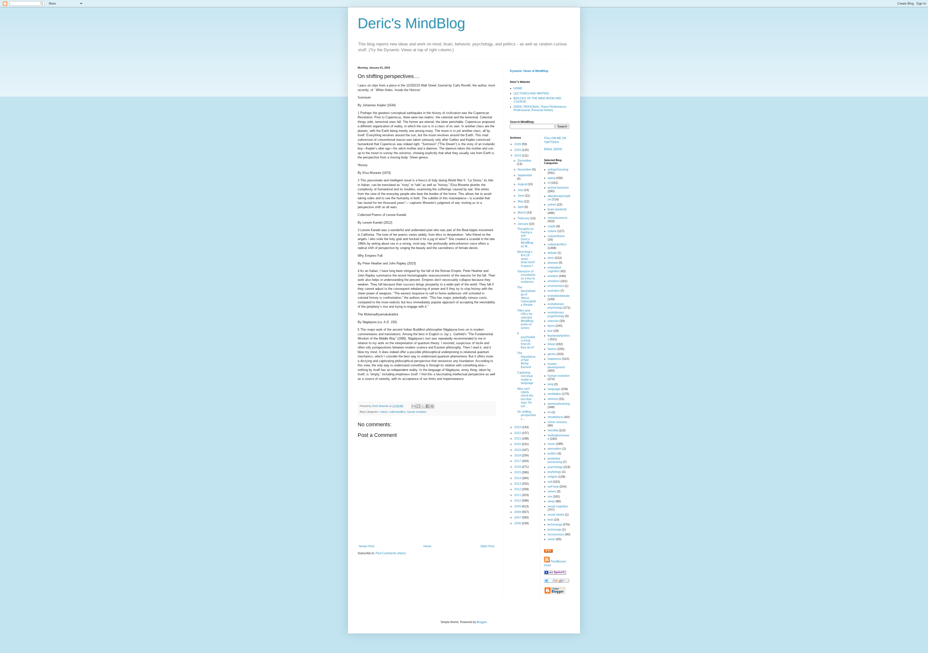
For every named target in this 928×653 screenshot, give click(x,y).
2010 (518, 500)
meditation (554, 394)
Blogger (482, 622)
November (525, 169)
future (551, 344)
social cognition (558, 506)
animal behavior (558, 187)
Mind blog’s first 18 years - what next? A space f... (526, 259)
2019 (518, 450)
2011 (518, 495)
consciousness (557, 218)
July (521, 190)
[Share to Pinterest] (432, 406)
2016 (518, 466)
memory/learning (559, 403)
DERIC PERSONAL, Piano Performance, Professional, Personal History (540, 108)
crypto (552, 226)
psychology (555, 467)
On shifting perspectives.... (526, 415)
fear (550, 331)
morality (553, 430)
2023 (518, 427)
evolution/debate (559, 296)
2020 (518, 444)
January (523, 224)
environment (556, 286)
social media (556, 514)
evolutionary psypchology (556, 314)
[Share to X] (422, 406)
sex (550, 496)
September (525, 175)
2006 (518, 523)
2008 (518, 512)
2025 (518, 150)
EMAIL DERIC (553, 149)
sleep (551, 501)
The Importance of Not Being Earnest (526, 360)
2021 (518, 438)
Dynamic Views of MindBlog (529, 71)
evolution (554, 290)
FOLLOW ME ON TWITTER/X (555, 140)
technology (555, 524)
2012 (518, 489)
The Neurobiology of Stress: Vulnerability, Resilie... (526, 296)
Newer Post (366, 546)
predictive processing (555, 460)
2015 (518, 472)
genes (552, 354)
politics (552, 453)
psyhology (554, 472)
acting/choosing (558, 169)
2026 (518, 144)
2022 (518, 433)
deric (551, 258)
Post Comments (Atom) (391, 553)
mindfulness (556, 417)
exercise (553, 321)
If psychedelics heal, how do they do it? (526, 340)
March (522, 212)
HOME (518, 88)
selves (552, 491)
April (521, 207)
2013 (518, 483)
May (521, 201)
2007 (518, 517)
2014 (518, 478)
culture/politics (397, 411)
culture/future (556, 236)
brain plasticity (557, 209)
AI (549, 183)
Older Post (487, 546)
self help (553, 486)
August (523, 184)
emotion (553, 276)
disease (553, 262)
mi (549, 412)
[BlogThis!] (418, 406)
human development (556, 365)
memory (553, 399)
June (521, 195)
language (554, 389)
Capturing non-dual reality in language (525, 378)
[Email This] (413, 406)
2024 (518, 155)
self (550, 481)
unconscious (556, 534)
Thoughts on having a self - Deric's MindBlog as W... (525, 237)
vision (551, 539)
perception (555, 448)
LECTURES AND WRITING (531, 93)
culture (384, 411)
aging (551, 178)
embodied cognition (554, 269)
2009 (518, 506)
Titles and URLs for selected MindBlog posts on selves (525, 319)
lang (550, 384)
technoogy (554, 529)
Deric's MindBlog (411, 23)
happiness (554, 359)
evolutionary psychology (556, 305)
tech (550, 519)
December (524, 160)
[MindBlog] (555, 573)
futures (552, 349)
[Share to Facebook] (427, 406)
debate (552, 253)
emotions (554, 281)
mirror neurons (557, 422)
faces (551, 325)
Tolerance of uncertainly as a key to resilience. (526, 277)
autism (552, 204)
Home (427, 546)
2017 (518, 461)
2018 (518, 455)
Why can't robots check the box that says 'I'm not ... (525, 397)
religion (553, 476)
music (551, 444)
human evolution (416, 411)
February (524, 218)
